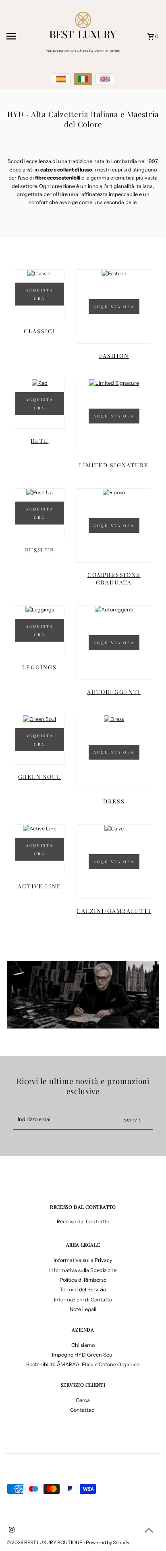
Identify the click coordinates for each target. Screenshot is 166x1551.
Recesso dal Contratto (83, 1221)
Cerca (83, 1400)
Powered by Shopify (107, 1542)
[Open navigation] (22, 36)
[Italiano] (83, 79)
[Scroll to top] (149, 1530)
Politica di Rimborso (83, 1280)
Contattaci (82, 1410)
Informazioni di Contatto (83, 1300)
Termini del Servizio (83, 1290)
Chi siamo (83, 1345)
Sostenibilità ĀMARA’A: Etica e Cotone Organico (82, 1364)
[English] (104, 79)
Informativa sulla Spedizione (82, 1270)
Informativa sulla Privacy (83, 1260)
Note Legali (83, 1309)
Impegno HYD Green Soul (83, 1355)
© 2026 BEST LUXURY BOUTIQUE (45, 1542)
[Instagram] (11, 1530)
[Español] (61, 79)
